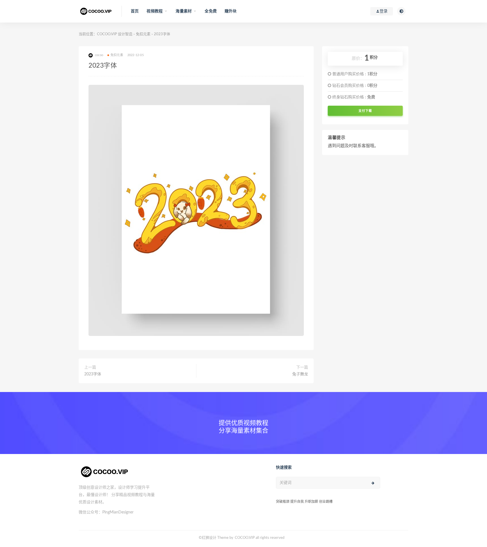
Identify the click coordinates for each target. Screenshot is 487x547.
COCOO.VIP (245, 538)
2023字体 (92, 374)
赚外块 (231, 11)
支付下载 (365, 110)
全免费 (211, 11)
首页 (135, 11)
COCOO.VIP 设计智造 (115, 34)
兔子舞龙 (300, 374)
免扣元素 (143, 34)
